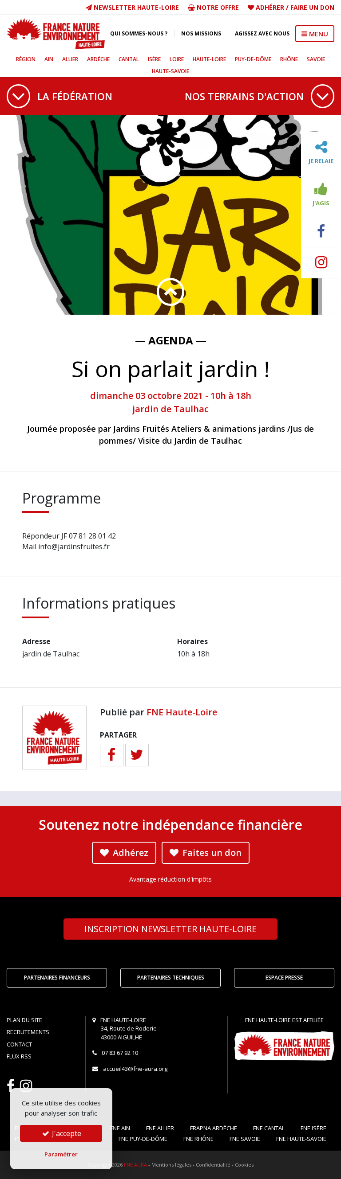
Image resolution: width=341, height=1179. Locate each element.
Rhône (289, 59)
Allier (70, 59)
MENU (317, 33)
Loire (177, 59)
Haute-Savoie (170, 71)
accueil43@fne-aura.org (135, 1069)
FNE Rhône (198, 1139)
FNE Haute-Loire (182, 712)
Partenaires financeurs (57, 977)
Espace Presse (284, 977)
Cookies (244, 1164)
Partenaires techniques (170, 977)
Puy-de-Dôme (253, 59)
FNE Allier (160, 1128)
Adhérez (129, 853)
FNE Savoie (245, 1139)
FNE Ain (120, 1128)
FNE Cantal (269, 1128)
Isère (154, 59)
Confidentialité (213, 1164)
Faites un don (211, 853)
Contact (19, 1044)
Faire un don (312, 7)
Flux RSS (19, 1056)
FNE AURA (135, 1164)
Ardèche (98, 59)
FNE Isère (313, 1128)
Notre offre (217, 7)
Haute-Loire (209, 59)
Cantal (129, 59)
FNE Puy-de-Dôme (143, 1139)
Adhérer (270, 7)
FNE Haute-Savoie (301, 1139)
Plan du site (24, 1020)
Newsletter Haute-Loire (135, 7)
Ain (48, 59)
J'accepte (65, 1133)
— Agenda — (170, 340)
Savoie (316, 59)
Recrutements (28, 1032)
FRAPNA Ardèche (213, 1128)
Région (26, 59)
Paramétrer (61, 1154)
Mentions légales (171, 1164)
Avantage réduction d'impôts (170, 879)
